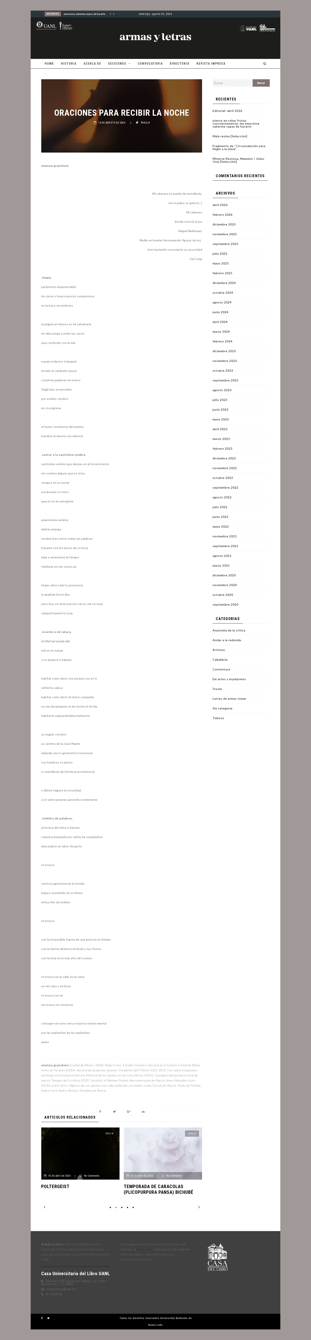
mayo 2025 (221, 263)
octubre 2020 (223, 594)
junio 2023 (220, 409)
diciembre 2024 (224, 283)
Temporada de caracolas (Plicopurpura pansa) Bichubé (106, 1189)
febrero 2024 (223, 341)
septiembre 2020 (225, 604)
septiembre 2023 (225, 380)
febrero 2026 (223, 214)
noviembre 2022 (225, 468)
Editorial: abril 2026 (227, 111)
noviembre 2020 (225, 585)
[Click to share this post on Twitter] (114, 1111)
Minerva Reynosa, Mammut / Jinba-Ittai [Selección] (239, 160)
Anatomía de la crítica (229, 630)
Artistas (219, 650)
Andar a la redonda (227, 640)
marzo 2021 (221, 565)
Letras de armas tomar (229, 698)
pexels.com (144, 1249)
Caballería (220, 659)
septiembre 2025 (225, 244)
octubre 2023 (223, 370)
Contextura (221, 669)
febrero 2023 (223, 448)
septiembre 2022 (225, 487)
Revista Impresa (211, 63)
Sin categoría (223, 708)
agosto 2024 (222, 302)
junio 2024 (220, 312)
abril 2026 (220, 205)
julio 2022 (220, 507)
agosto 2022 (222, 497)
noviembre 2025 (225, 234)
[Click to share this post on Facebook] (100, 1111)
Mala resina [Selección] (230, 136)
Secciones (117, 63)
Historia (69, 63)
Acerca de (92, 63)
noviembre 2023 (225, 361)
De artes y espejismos (229, 679)
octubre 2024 (223, 292)
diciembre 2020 (224, 575)
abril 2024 (220, 322)
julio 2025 (220, 253)
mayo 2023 (221, 419)
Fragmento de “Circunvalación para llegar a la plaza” (239, 147)
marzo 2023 (221, 439)
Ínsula (145, 122)
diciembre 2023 (224, 351)
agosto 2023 (222, 390)
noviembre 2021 (225, 536)
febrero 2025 (223, 273)
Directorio (180, 63)
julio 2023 (220, 400)
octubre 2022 (223, 478)
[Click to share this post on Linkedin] (143, 1111)
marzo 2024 (221, 331)
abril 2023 (220, 429)
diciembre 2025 (224, 224)
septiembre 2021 (225, 546)
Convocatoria (150, 63)
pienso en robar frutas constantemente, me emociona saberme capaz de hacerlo (236, 123)
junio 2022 (220, 516)
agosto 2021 (222, 555)
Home (49, 63)
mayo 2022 (221, 526)
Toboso (218, 718)
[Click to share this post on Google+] (129, 1111)
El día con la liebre (176, 1186)
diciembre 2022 (224, 458)
